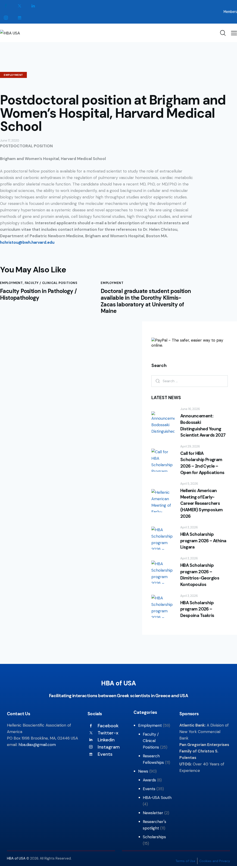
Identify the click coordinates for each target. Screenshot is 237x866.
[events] (19, 18)
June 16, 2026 (190, 409)
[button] (234, 33)
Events (149, 788)
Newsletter (153, 812)
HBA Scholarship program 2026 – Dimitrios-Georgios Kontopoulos (199, 574)
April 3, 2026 (189, 527)
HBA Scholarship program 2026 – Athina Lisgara (203, 540)
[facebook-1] (6, 6)
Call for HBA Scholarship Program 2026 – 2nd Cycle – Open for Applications (202, 462)
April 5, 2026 (189, 484)
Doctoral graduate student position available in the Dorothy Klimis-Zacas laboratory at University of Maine (146, 301)
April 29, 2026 (190, 446)
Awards (149, 780)
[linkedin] (33, 6)
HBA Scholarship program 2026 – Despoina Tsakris (197, 609)
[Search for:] (189, 380)
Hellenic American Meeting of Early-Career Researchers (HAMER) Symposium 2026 (201, 503)
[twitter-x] (19, 6)
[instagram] (6, 18)
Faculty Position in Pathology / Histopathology (38, 294)
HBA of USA (16, 858)
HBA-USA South (157, 797)
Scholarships (154, 836)
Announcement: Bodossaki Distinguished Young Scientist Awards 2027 (202, 425)
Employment (13, 75)
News (143, 771)
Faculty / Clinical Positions (51, 283)
